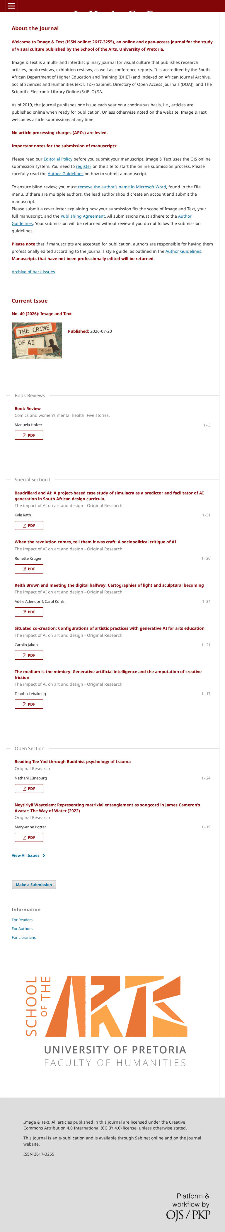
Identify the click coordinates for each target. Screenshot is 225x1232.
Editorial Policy (59, 159)
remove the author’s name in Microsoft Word (122, 187)
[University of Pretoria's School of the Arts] (112, 1085)
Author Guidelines (65, 173)
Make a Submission (34, 884)
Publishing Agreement (83, 216)
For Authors (22, 928)
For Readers (22, 919)
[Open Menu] (12, 6)
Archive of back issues (33, 271)
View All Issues (25, 855)
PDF (31, 435)
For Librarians (24, 937)
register (83, 166)
